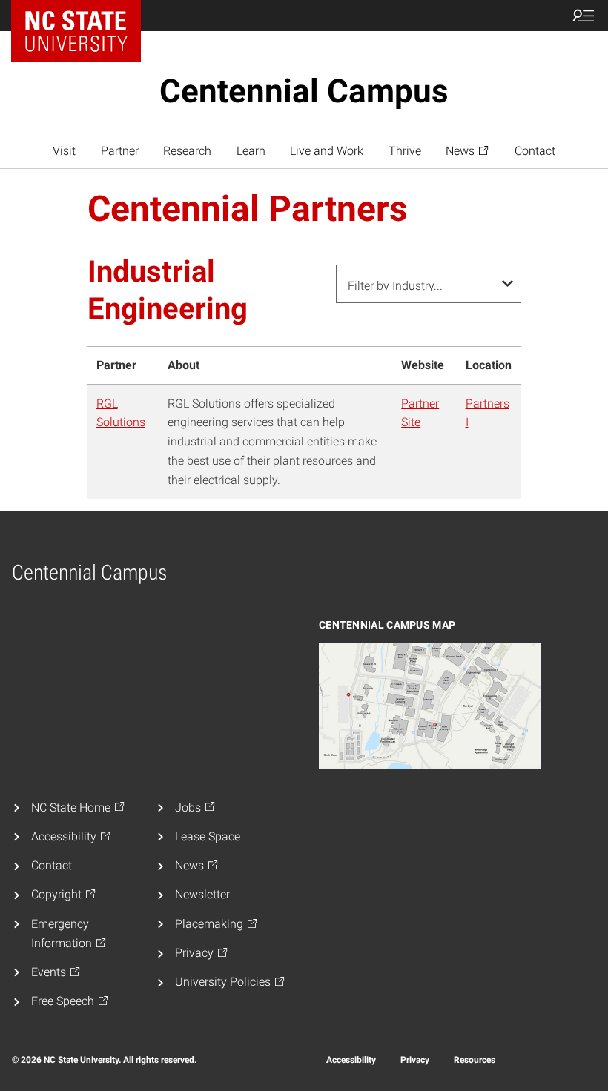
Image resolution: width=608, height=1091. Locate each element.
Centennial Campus (304, 91)
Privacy (414, 1060)
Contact (535, 151)
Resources (474, 1060)
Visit (64, 151)
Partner (120, 151)
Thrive (405, 151)
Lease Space (207, 836)
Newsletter (202, 894)
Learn (251, 151)
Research (187, 151)
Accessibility (351, 1060)
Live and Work (326, 151)
